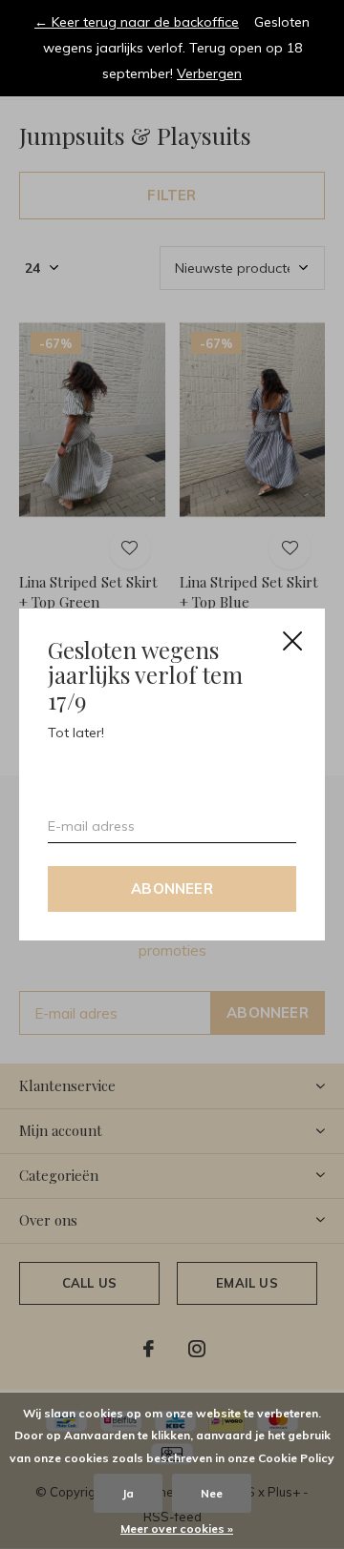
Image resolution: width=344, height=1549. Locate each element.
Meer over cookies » (176, 1528)
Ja (128, 1493)
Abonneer (172, 888)
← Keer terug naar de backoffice (136, 22)
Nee (212, 1493)
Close (292, 641)
